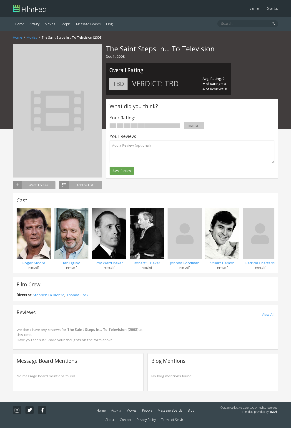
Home (19, 24)
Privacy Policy (146, 420)
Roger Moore (33, 262)
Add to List (85, 185)
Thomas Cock (77, 295)
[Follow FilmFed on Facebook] (42, 410)
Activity (34, 24)
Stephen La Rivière (48, 295)
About (109, 420)
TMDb (273, 412)
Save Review (122, 170)
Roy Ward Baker (109, 262)
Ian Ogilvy (71, 262)
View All (268, 314)
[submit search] (273, 24)
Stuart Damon (222, 262)
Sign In (254, 8)
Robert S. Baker (147, 262)
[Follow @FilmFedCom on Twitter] (29, 410)
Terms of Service (173, 420)
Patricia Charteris (260, 262)
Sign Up (272, 8)
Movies (50, 24)
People (65, 24)
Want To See (38, 185)
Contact (125, 420)
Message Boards (88, 24)
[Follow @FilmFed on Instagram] (17, 410)
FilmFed (33, 9)
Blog (109, 24)
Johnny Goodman (184, 262)
